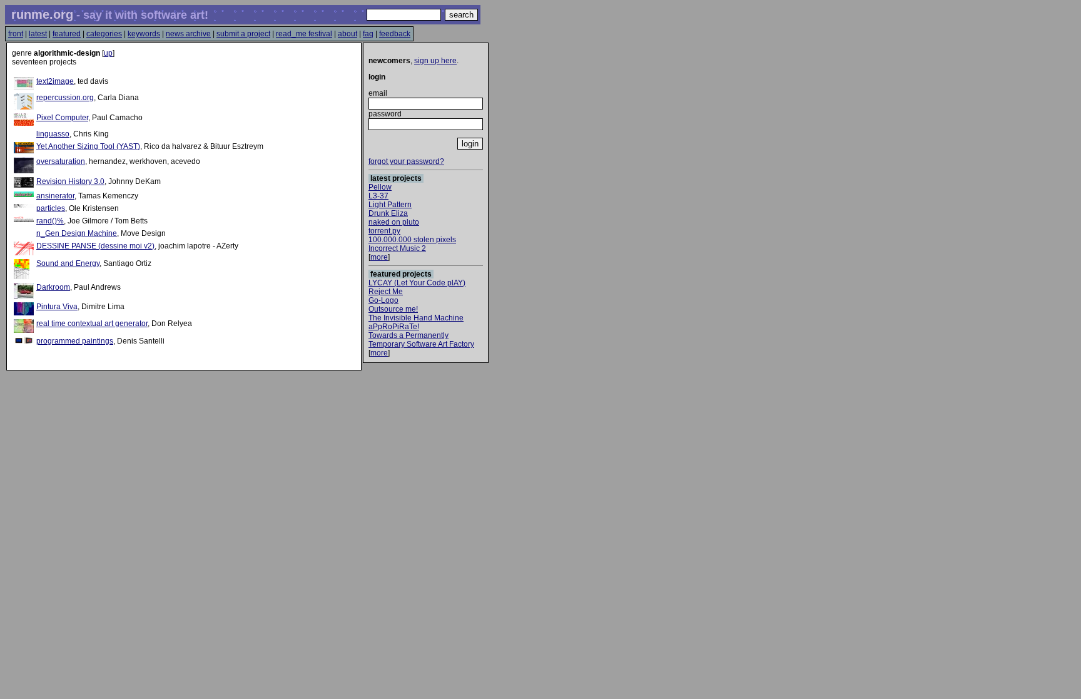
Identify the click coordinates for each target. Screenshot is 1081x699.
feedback (394, 33)
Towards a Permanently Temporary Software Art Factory (421, 340)
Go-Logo (383, 300)
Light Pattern (390, 204)
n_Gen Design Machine (76, 233)
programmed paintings (74, 341)
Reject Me (385, 291)
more (379, 257)
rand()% (50, 221)
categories (104, 33)
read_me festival (304, 33)
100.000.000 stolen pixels (412, 239)
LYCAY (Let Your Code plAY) (416, 282)
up (108, 53)
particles (50, 208)
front (15, 33)
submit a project (243, 33)
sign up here (435, 60)
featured (67, 33)
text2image (55, 81)
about (347, 33)
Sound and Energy (67, 263)
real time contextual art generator (92, 323)
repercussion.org (65, 97)
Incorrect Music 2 (397, 248)
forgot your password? (406, 161)
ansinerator (55, 195)
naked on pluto (393, 222)
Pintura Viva (57, 306)
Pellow (380, 187)
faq (368, 33)
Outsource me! (393, 309)
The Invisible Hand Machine (416, 318)
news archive (188, 33)
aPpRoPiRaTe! (393, 326)
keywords (144, 33)
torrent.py (384, 231)
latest (38, 33)
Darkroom (53, 287)
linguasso (52, 134)
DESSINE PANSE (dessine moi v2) (95, 246)
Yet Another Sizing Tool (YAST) (88, 146)
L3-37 (378, 195)
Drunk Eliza (388, 213)
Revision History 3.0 (70, 181)
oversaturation (60, 161)
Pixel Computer (62, 117)
